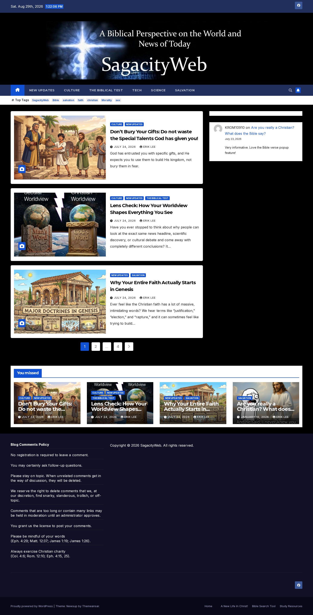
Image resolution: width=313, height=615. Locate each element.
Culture (72, 90)
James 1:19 (59, 541)
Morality (107, 100)
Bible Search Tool (264, 606)
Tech (137, 90)
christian (92, 100)
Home (208, 606)
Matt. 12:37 (38, 541)
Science (158, 90)
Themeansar (90, 606)
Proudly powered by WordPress (32, 606)
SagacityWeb (40, 100)
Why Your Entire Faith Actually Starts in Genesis (191, 409)
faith (80, 100)
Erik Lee (149, 146)
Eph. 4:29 (20, 541)
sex (118, 100)
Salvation (185, 90)
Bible (56, 100)
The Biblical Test (106, 90)
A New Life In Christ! (234, 606)
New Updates (42, 90)
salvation (68, 100)
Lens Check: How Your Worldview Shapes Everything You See (119, 409)
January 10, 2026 (255, 417)
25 (66, 556)
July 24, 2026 (125, 146)
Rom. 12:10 (36, 556)
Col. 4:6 (18, 556)
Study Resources (291, 606)
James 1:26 (79, 541)
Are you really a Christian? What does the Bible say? (263, 409)
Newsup (71, 606)
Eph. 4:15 (54, 556)
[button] (290, 90)
